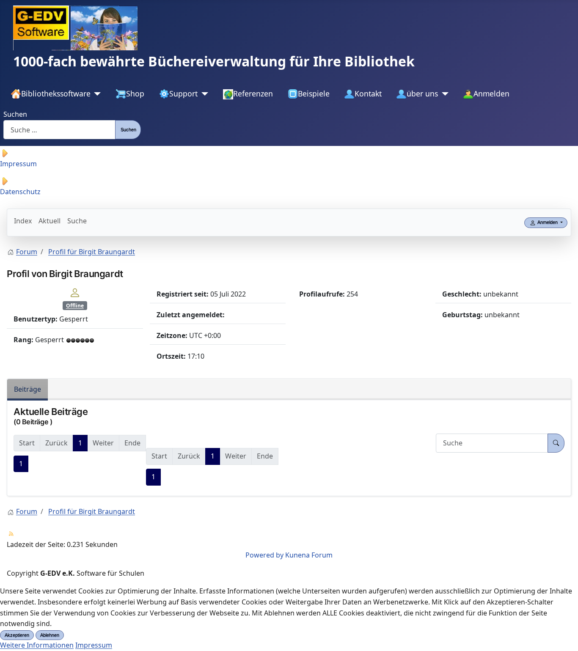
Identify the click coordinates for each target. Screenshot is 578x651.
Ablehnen (49, 634)
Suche (77, 220)
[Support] (203, 93)
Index (23, 220)
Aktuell (50, 220)
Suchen (15, 114)
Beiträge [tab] (27, 389)
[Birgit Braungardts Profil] (75, 292)
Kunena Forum (309, 555)
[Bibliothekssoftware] (96, 93)
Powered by (264, 555)
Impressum (93, 645)
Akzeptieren (17, 634)
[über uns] (443, 93)
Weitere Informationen (37, 645)
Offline (75, 305)
